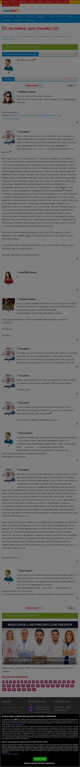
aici (36, 733)
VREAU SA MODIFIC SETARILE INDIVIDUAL (39, 763)
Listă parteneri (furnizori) (10, 754)
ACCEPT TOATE (40, 759)
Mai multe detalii (17, 724)
